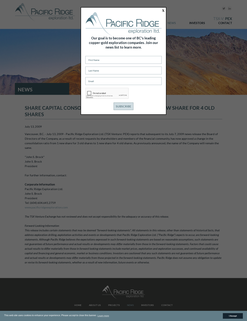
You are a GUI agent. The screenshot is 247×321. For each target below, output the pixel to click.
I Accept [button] (233, 316)
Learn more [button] (103, 316)
